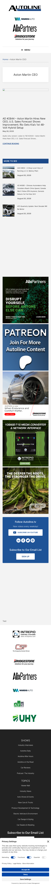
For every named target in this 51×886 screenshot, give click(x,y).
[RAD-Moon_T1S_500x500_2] (26, 466)
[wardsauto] (25, 19)
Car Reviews (25, 768)
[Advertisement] (25, 246)
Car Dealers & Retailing (25, 825)
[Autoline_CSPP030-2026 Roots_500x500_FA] (26, 513)
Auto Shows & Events (25, 797)
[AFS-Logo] (24, 705)
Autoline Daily (25, 751)
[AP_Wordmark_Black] (24, 29)
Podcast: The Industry (25, 773)
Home (5, 59)
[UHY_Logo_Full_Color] (24, 719)
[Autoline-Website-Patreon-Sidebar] (26, 370)
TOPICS (25, 780)
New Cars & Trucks (25, 802)
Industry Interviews (25, 745)
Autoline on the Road (26, 762)
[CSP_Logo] (24, 648)
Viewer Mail (25, 785)
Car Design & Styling (25, 819)
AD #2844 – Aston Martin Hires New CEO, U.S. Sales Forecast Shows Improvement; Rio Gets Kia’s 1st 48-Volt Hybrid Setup (24, 123)
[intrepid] (24, 634)
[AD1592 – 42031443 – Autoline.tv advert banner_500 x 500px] (26, 322)
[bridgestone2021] (25, 38)
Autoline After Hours (25, 756)
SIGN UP (25, 556)
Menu (27, 50)
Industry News (25, 791)
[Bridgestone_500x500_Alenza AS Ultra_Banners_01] (26, 417)
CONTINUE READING (11, 144)
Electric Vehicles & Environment (26, 814)
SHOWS (25, 740)
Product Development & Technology (25, 808)
